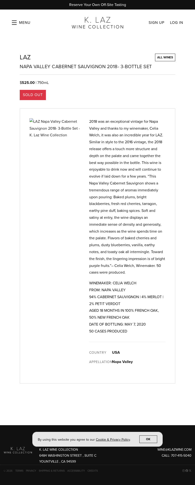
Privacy (31, 470)
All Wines (165, 57)
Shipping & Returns (52, 470)
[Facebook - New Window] (187, 470)
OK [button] (148, 439)
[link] (113, 440)
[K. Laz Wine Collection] (18, 450)
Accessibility (76, 470)
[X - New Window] (190, 470)
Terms (19, 470)
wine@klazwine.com (174, 450)
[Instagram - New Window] (183, 470)
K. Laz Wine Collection (97, 23)
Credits (93, 470)
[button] (21, 23)
